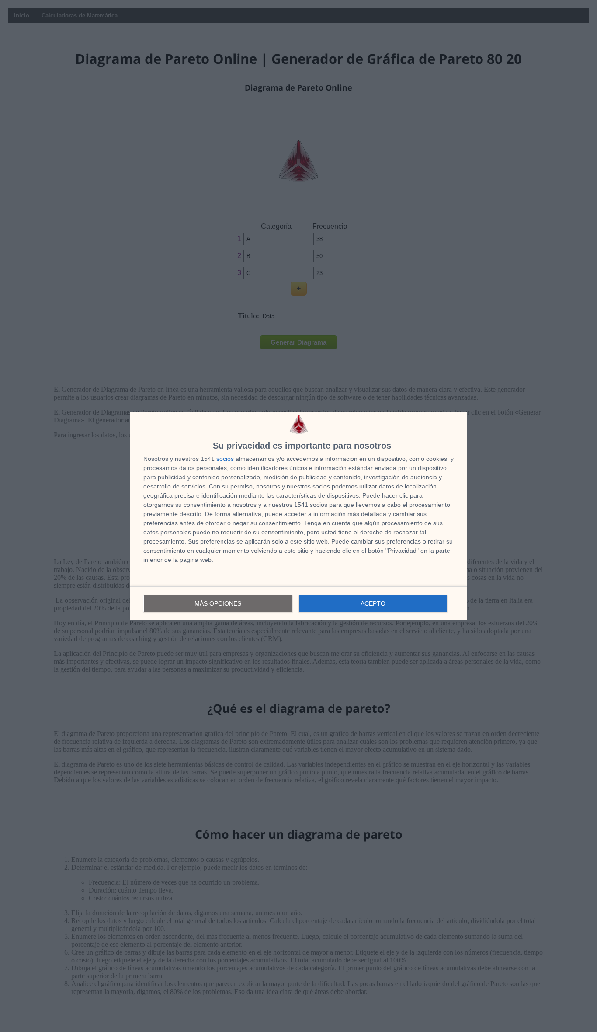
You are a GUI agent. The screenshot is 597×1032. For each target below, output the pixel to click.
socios (225, 459)
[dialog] (298, 516)
